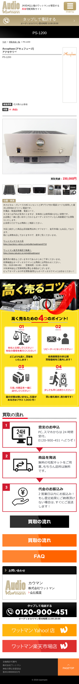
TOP (4, 42)
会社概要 (36, 592)
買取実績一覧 (14, 42)
